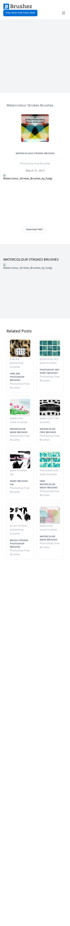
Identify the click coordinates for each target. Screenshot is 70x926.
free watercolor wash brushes (49, 484)
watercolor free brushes (48, 430)
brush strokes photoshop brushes (19, 543)
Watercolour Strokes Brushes (35, 153)
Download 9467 (34, 229)
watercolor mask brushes (19, 430)
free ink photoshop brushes (17, 377)
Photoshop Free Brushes (35, 163)
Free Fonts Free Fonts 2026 (20, 12)
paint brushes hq (19, 482)
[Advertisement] (35, 56)
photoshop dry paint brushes (49, 371)
